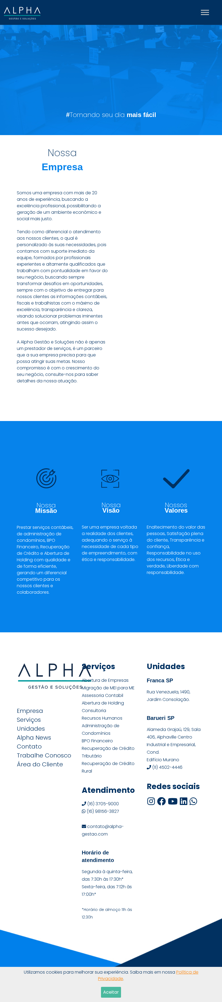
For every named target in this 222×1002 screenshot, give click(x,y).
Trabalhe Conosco (44, 755)
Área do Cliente (40, 764)
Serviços (29, 720)
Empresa (30, 711)
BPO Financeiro (97, 741)
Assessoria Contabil (102, 695)
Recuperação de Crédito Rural (108, 767)
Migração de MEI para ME (108, 688)
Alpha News (34, 738)
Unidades (31, 729)
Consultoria (94, 710)
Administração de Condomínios (100, 729)
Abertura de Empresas (105, 680)
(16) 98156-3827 (102, 811)
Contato (29, 746)
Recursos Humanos (102, 718)
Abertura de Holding (103, 703)
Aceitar (111, 992)
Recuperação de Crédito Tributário (108, 752)
